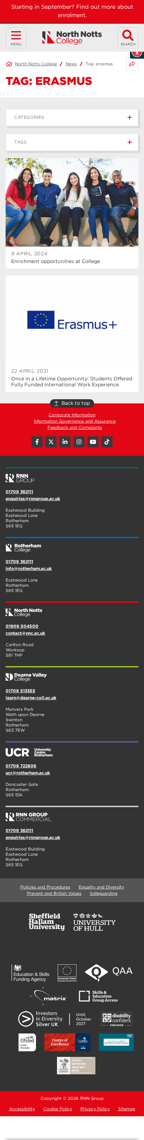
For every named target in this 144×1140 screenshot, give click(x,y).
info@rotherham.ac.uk (29, 568)
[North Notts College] (72, 38)
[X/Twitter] (51, 441)
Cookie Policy (57, 1108)
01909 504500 (22, 626)
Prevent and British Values (54, 893)
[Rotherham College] (72, 545)
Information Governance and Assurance (75, 421)
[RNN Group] (72, 475)
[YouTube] (93, 441)
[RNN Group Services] (72, 814)
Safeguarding (103, 893)
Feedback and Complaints (75, 427)
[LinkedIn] (65, 441)
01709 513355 (20, 690)
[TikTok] (107, 441)
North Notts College (36, 63)
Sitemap (126, 1108)
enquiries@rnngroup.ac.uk (33, 498)
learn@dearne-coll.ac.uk (31, 697)
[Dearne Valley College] (72, 674)
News (71, 63)
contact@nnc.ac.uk (25, 633)
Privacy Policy (95, 1108)
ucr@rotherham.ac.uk (28, 772)
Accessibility (22, 1108)
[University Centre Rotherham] (72, 750)
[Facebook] (37, 441)
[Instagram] (79, 441)
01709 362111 (19, 491)
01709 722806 (21, 765)
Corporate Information (72, 414)
